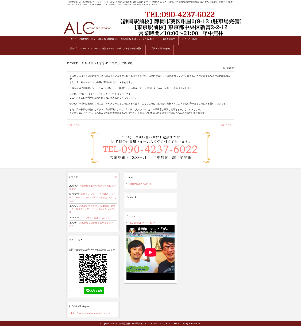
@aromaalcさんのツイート (142, 184)
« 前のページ (73, 124)
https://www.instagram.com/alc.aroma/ (90, 313)
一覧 (115, 177)
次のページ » (227, 124)
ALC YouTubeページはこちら (144, 223)
